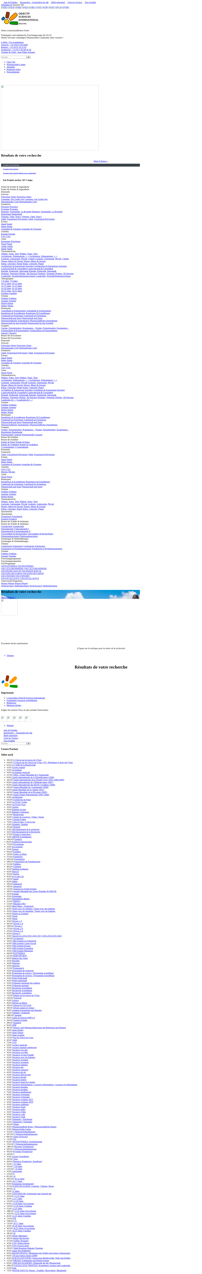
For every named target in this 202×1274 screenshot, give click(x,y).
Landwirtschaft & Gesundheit (14, 268)
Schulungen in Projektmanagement (16, 549)
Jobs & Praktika (10, 2)
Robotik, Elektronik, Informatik (14, 271)
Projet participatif (19, 980)
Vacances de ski (19, 1072)
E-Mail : (12, 42)
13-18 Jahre (18, 1201)
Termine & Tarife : (18, 52)
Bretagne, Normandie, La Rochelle (16, 211)
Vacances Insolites (20, 1087)
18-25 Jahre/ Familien (21, 1231)
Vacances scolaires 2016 (22, 1102)
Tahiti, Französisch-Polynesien (14, 219)
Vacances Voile (18, 1117)
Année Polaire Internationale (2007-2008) (31, 795)
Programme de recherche (23, 970)
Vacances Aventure (20, 1062)
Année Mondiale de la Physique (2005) (30, 792)
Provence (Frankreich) (24, 1146)
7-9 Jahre (5, 281)
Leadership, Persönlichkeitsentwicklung (18, 276)
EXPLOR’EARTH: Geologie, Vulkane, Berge (33, 1186)
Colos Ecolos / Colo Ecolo (23, 822)
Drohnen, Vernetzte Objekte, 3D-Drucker (19, 273)
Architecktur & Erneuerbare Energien (17, 266)
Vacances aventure (20, 1060)
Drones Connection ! (22, 834)
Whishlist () (6, 5)
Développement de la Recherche (26, 832)
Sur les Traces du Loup (23, 1037)
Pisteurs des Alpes (20, 958)
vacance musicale (19, 1045)
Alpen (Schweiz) (20, 1137)
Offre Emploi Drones (21, 946)
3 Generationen (7, 447)
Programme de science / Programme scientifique (33, 973)
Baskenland (6, 214)
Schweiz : (14, 45)
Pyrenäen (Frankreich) (23, 1151)
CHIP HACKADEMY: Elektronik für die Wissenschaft (36, 1263)
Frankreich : (16, 50)
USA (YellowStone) (21, 1243)
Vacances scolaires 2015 (22, 1099)
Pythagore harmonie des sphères (26, 983)
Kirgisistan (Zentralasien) (23, 1184)
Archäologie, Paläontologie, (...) (15, 256)
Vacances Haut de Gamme (23, 1082)
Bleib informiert (58, 2)
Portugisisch (18, 968)
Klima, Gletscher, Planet (11, 264)
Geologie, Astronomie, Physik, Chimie (18, 259)
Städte (3, 249)
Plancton (16, 963)
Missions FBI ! (19, 904)
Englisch (5, 519)
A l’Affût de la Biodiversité (24, 765)
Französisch (6, 516)
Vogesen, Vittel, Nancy (11, 216)
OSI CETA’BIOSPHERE (12, 568)
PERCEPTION (20, 956)
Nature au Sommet (20, 913)
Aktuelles (11, 67)
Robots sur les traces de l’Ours (26, 995)
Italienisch (17, 884)
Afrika (4, 246)
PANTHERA (19, 953)
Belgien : (13, 47)
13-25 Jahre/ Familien (21, 1216)
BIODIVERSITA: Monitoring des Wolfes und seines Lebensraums (41, 1253)
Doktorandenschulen (10, 536)
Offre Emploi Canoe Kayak (24, 943)
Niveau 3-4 (18, 931)
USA (3, 236)
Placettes (16, 961)
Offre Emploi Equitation (22, 948)
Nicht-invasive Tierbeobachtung (15, 586)
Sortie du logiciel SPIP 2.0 (23, 1018)
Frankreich (18, 856)
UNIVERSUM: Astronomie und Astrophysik (31, 1193)
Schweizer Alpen (8, 197)
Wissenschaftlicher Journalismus (15, 321)
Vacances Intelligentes (21, 1092)
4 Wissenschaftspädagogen (24, 1149)
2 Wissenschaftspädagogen (26, 1134)
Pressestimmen (13, 72)
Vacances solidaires (20, 1104)
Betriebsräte (6, 432)
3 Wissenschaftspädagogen (26, 1144)
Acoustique (17, 770)
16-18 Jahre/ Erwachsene (23, 1226)
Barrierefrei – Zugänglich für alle (34, 2)
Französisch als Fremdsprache (27, 861)
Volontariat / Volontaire (22, 1122)
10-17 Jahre (17, 1181)
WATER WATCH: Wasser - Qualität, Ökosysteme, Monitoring (39, 1270)
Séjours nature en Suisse (23, 1008)
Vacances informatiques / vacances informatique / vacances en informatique (44, 1084)
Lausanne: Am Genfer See (12, 199)
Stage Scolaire (18, 1035)
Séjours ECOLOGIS (22, 1005)
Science (15, 1000)
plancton (16, 966)
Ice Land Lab (18, 876)
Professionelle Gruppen (11, 435)
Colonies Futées (19, 819)
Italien (3, 226)
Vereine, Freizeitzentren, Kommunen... (18, 328)
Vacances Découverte (21, 1075)
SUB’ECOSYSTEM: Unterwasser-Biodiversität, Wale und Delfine (41, 1258)
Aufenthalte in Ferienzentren (13, 311)
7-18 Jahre (17, 1166)
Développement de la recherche (25, 829)
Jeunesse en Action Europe (25, 889)
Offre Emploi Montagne (22, 951)
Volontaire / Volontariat (22, 1119)
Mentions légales (14, 705)
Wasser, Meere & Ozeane (12, 261)
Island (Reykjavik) (21, 1238)
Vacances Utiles (19, 1112)
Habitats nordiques (20, 869)
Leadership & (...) (8, 400)
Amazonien (17, 1171)
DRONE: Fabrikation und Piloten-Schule (31, 1260)
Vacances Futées (19, 1080)
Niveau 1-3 (17, 921)
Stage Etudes (17, 1030)
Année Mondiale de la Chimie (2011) (28, 790)
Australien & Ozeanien (11, 229)
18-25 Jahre (6, 291)
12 (14, 1189)
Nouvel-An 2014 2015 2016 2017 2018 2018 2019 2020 (37, 936)
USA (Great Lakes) (20, 1246)
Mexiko (4, 472)
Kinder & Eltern (8, 442)
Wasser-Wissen (7, 583)
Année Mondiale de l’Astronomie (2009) (31, 787)
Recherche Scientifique (22, 988)
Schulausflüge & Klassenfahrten (15, 330)
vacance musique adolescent (24, 1047)
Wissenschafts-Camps (16, 64)
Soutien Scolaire (20, 1020)
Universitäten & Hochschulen (14, 534)
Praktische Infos (13, 69)
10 (14, 1176)
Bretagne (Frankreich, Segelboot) (27, 1161)
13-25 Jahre (17, 1208)
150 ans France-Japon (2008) (24, 1255)
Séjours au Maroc (19, 1003)
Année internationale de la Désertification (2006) (33, 777)
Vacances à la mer (20, 1050)
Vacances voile (18, 1114)
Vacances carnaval (20, 1070)
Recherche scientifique (22, 993)
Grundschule (6, 526)
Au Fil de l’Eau (18, 804)
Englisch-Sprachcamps (22, 842)
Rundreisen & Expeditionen (13, 313)
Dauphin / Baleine (20, 824)
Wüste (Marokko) (19, 1236)
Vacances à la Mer (20, 1052)
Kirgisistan (5, 241)
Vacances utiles (18, 1109)
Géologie (17, 866)
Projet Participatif (19, 978)
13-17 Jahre (17, 1198)
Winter (4, 306)
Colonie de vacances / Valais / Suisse (28, 817)
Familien (5, 293)
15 (15, 1221)
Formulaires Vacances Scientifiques (22, 700)
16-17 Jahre (18, 1223)
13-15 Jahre (6, 286)
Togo (15, 1159)
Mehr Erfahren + (101, 161)
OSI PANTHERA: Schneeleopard (27, 1141)
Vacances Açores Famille (23, 1055)
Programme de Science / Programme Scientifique (33, 975)
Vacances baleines (20, 1065)
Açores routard (18, 767)
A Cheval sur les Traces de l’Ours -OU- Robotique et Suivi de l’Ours (43, 762)
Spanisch (17, 1023)
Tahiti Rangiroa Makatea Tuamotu (28, 1248)
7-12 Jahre (16, 1164)
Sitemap (10, 725)
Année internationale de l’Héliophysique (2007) (32, 782)
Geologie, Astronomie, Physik (14, 382)
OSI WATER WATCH (11, 571)
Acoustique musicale (21, 772)
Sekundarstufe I (8, 529)
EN (14, 1139)
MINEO (16, 901)
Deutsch (16, 827)
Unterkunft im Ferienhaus (12, 316)
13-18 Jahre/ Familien (22, 1206)
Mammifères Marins (21, 899)
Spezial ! (5, 333)
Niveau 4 (16, 933)
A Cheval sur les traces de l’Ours (27, 760)
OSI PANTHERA (9, 566)
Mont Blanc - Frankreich (23, 906)
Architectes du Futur (22, 799)
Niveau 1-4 (18, 923)
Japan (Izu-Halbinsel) (21, 1250)
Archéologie (17, 797)
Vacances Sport (18, 1107)
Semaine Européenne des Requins (27, 1010)
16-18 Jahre (6, 288)
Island (3, 224)
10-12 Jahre (6, 283)
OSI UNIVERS (8, 576)
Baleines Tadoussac (20, 812)
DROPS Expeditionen (21, 837)
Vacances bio (17, 1067)
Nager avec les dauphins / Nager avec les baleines (33, 911)
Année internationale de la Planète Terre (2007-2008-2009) (38, 780)
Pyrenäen (5, 209)
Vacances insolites (20, 1089)
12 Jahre (15, 1191)
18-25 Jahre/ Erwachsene (24, 1228)
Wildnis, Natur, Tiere (10, 254)
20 (14, 1233)
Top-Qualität (90, 2)
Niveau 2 (18, 926)
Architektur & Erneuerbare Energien (17, 390)
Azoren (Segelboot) (20, 1156)
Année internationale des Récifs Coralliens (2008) (33, 785)
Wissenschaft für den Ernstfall (14, 323)
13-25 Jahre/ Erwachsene (25, 1211)
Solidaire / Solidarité (21, 1013)
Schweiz (18, 998)
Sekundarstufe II (8, 531)
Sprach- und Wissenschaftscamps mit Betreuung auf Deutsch (39, 1027)
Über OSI (11, 62)
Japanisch (17, 886)
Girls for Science (74, 2)
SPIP (14, 1025)
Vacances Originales (21, 1094)
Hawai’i (15, 871)
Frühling (5, 298)
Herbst (4, 303)
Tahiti (14, 1040)
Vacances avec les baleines (23, 1057)
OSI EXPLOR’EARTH (11, 573)
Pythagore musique (20, 985)
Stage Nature (17, 1032)
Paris (14, 1268)
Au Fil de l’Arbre (19, 802)
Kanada (4, 234)
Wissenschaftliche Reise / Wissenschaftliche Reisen (34, 1127)
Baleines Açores (19, 809)
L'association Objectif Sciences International (26, 698)
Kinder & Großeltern (10, 444)
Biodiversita (18, 814)
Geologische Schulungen (12, 546)
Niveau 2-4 (18, 928)
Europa (15, 849)
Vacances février (19, 1077)
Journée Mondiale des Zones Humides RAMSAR (34, 891)
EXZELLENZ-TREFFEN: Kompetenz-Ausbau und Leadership (42, 1265)
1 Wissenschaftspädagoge (24, 1132)
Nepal (3, 244)
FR (14, 1218)
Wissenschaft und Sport (11, 318)
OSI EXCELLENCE (10, 578)
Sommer (4, 301)
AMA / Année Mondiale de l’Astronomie (31, 775)
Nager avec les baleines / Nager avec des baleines (33, 909)
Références (11, 703)
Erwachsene (18, 844)
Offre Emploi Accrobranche (24, 941)
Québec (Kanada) (21, 1241)
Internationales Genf (10, 202)
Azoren (15, 807)
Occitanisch (18, 938)
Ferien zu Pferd (20, 854)
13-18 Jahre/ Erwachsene (23, 1203)
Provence (5, 207)
